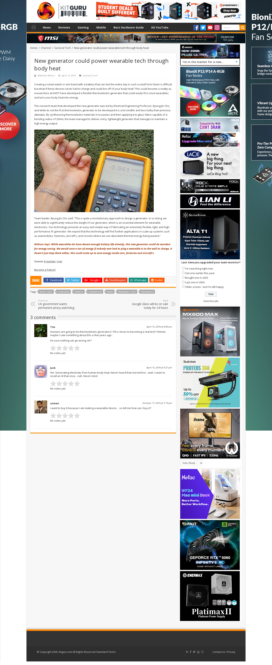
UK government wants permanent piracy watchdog (56, 304)
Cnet (59, 261)
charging (63, 291)
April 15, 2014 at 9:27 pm (159, 367)
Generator (95, 291)
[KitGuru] (61, 9)
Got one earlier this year (200, 273)
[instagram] (202, 651)
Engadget (49, 261)
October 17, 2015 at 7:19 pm (157, 402)
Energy (79, 291)
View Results (211, 301)
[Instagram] (217, 27)
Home (33, 27)
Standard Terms (106, 652)
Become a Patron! (45, 270)
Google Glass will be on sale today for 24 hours (150, 304)
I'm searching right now (199, 268)
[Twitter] (203, 27)
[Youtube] (210, 27)
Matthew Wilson (46, 75)
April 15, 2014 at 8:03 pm (159, 326)
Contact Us (218, 652)
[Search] (243, 27)
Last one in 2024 (194, 282)
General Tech (62, 48)
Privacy (231, 652)
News (47, 27)
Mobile (101, 27)
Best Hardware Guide (128, 27)
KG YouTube (159, 27)
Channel (46, 48)
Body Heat (46, 291)
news (110, 291)
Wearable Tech (127, 291)
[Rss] (187, 651)
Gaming (83, 27)
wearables (147, 291)
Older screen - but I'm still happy (204, 287)
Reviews (64, 27)
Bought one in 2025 (196, 277)
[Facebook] (196, 27)
